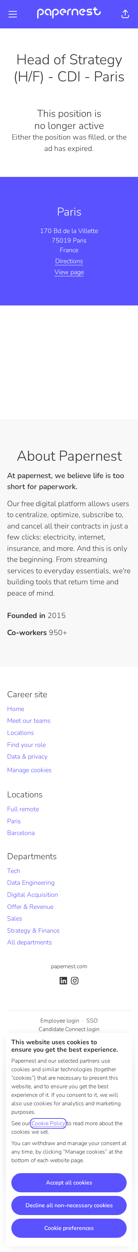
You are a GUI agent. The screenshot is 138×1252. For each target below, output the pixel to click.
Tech (13, 871)
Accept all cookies (69, 1183)
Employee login (59, 1021)
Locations (20, 732)
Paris (14, 821)
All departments (29, 942)
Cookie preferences (69, 1228)
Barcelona (21, 833)
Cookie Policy (48, 1123)
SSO (92, 1021)
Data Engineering (30, 882)
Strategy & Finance (33, 930)
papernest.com (69, 966)
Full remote (23, 809)
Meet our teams (29, 720)
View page (69, 272)
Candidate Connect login (69, 1029)
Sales (14, 918)
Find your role (26, 745)
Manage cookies (29, 770)
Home (15, 709)
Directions (69, 261)
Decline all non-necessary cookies (69, 1205)
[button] (125, 14)
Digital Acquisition (32, 894)
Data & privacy (27, 756)
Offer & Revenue (30, 907)
